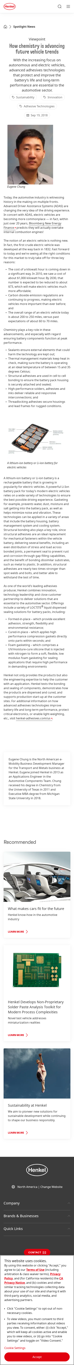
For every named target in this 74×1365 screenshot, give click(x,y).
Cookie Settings (15, 1348)
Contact (34, 1252)
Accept (37, 1357)
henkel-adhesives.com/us (33, 718)
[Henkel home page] (5, 27)
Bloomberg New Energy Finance (32, 225)
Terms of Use (35, 1270)
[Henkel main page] (10, 6)
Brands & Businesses (21, 1215)
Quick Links (13, 1228)
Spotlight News (24, 27)
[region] (37, 1310)
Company (12, 1203)
